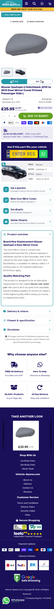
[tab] (27, 234)
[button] (27, 44)
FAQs (27, 515)
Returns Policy (28, 507)
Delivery (28, 484)
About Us (27, 480)
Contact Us (27, 488)
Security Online (27, 511)
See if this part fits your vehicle (27, 147)
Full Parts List (12, 15)
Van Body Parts (27, 465)
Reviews (28, 492)
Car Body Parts (27, 461)
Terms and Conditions (27, 503)
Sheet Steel (28, 469)
